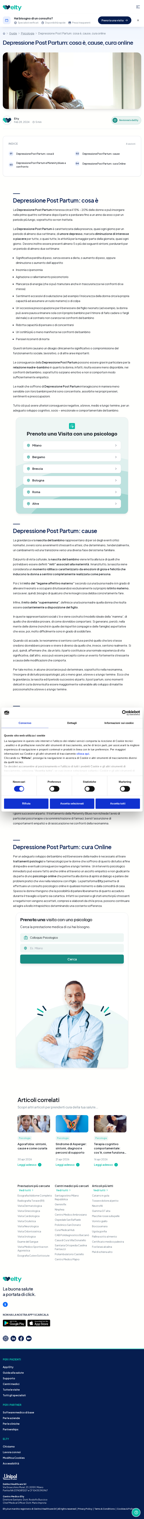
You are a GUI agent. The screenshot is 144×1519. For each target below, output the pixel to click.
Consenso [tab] (25, 722)
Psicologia (27, 33)
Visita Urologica (27, 1236)
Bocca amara (99, 1226)
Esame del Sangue (28, 1241)
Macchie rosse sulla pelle (106, 1216)
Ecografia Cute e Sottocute (34, 1255)
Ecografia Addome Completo (35, 1195)
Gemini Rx (60, 1204)
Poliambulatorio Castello (69, 1254)
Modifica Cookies (14, 1457)
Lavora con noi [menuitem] (12, 1452)
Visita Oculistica (27, 1221)
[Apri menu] (138, 7)
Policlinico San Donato (68, 1224)
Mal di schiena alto (102, 1251)
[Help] (136, 1512)
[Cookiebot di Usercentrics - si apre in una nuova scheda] (124, 712)
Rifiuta (26, 803)
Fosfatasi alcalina (102, 1246)
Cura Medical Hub (65, 1229)
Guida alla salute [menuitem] (13, 1372)
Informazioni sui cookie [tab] (118, 722)
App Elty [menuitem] (8, 1367)
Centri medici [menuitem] (11, 1383)
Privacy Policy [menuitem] (85, 1509)
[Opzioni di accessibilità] (5, 1304)
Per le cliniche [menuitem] (11, 1423)
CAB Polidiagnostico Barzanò (72, 1235)
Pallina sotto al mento (104, 1236)
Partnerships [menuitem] (10, 1429)
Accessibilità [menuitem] (11, 1463)
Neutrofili (97, 1205)
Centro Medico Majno (67, 1259)
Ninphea (59, 1209)
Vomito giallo (99, 1221)
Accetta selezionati (72, 803)
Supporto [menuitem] (9, 1378)
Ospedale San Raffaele (68, 1219)
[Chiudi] (138, 20)
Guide (13, 33)
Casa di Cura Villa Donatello (70, 1240)
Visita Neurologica (28, 1226)
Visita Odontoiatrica (29, 1231)
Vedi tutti (25, 1190)
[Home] (4, 33)
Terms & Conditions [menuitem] (104, 1509)
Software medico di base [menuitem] (18, 1412)
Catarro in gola (100, 1195)
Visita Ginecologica (29, 1210)
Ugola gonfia (99, 1231)
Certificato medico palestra (108, 1241)
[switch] (54, 789)
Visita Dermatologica (30, 1205)
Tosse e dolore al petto (105, 1200)
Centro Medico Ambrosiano (71, 1214)
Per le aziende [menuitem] (11, 1418)
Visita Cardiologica (29, 1216)
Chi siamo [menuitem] (9, 1446)
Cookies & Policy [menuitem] (126, 1509)
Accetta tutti (117, 803)
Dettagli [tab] (72, 722)
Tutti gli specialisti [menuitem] (14, 1395)
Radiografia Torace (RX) (31, 1200)
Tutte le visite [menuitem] (11, 1389)
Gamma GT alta (101, 1210)
